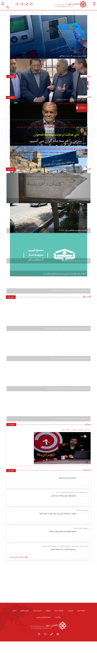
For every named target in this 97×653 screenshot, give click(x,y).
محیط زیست (37, 611)
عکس (14, 611)
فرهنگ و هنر (58, 611)
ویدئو (87, 424)
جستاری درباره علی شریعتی (67, 478)
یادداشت (86, 470)
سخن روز (85, 76)
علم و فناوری (24, 611)
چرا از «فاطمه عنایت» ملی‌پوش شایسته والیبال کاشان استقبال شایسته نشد (45, 127)
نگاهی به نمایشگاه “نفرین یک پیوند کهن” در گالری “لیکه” (57, 514)
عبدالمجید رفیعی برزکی (17, 557)
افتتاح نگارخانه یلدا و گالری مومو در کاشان (62, 531)
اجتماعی (70, 611)
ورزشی (48, 611)
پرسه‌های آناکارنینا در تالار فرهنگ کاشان (63, 549)
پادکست (58, 617)
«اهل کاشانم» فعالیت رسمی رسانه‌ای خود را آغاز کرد (54, 103)
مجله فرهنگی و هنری (43, 617)
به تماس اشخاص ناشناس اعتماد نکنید (75, 430)
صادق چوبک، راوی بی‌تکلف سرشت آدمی (63, 496)
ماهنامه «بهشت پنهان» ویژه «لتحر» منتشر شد (56, 149)
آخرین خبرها (85, 97)
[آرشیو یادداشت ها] (83, 481)
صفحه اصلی (81, 611)
